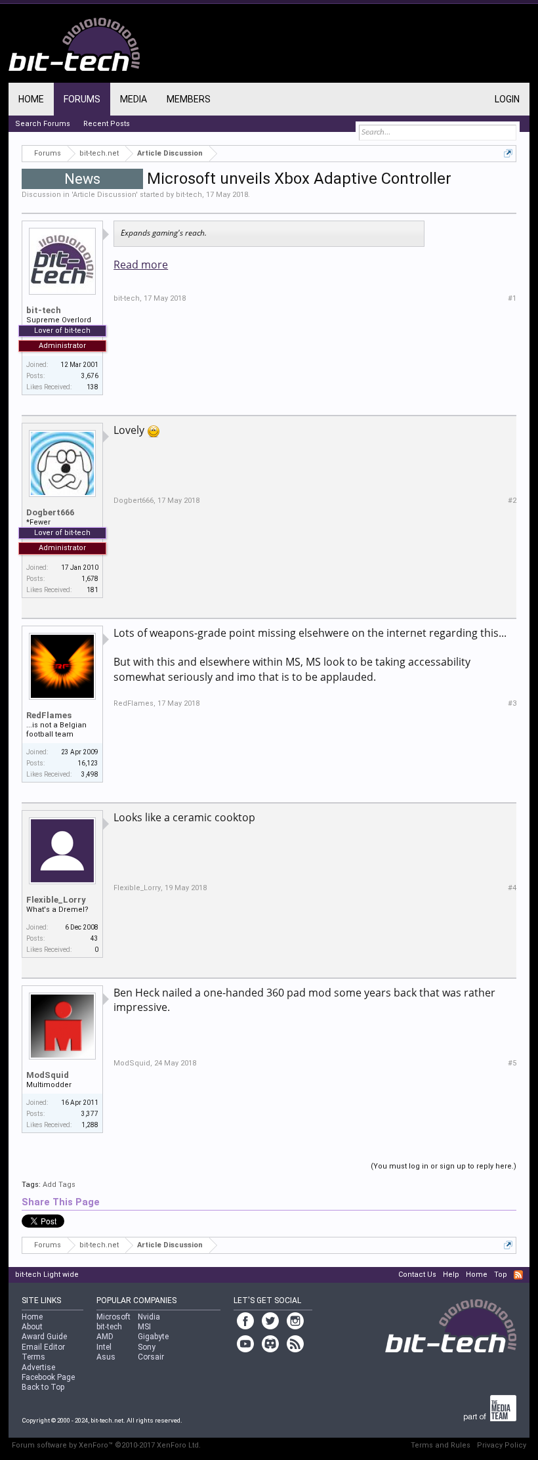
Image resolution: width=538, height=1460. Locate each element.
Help (451, 1274)
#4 (512, 888)
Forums (82, 99)
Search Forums (42, 123)
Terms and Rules (440, 1445)
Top (500, 1274)
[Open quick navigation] (508, 153)
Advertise (38, 1367)
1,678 (89, 578)
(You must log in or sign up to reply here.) (443, 1166)
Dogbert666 (50, 512)
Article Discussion (104, 194)
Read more (141, 264)
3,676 (89, 375)
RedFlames (49, 715)
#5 (512, 1063)
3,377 (89, 1113)
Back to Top (43, 1387)
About (32, 1326)
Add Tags (59, 1184)
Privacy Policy (501, 1445)
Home (31, 99)
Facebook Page (48, 1377)
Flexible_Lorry (56, 900)
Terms (33, 1357)
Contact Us (417, 1274)
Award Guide (44, 1336)
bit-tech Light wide (47, 1274)
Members (189, 99)
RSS (518, 1274)
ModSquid (47, 1075)
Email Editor (43, 1347)
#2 (512, 500)
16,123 (87, 763)
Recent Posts (106, 123)
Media (133, 99)
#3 (512, 703)
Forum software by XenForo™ (106, 1445)
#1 (512, 298)
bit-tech (189, 194)
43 (94, 938)
